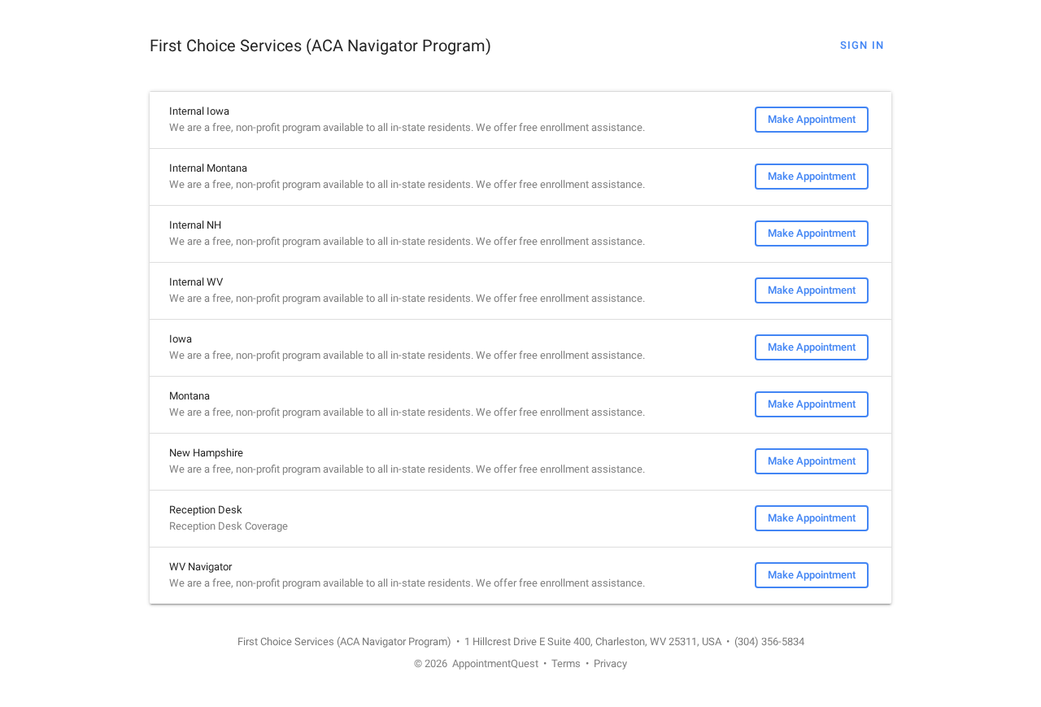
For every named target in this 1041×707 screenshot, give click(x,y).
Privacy (610, 663)
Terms (566, 663)
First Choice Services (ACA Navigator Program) (320, 45)
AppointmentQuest (495, 663)
